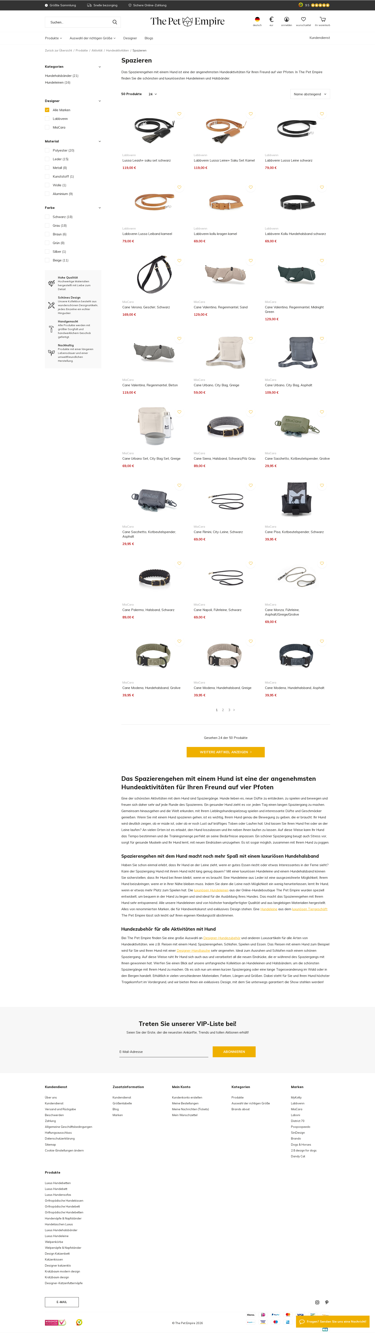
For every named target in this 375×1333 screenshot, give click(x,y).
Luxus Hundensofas (58, 1194)
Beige (61, 260)
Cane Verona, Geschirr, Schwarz (146, 307)
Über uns (51, 1097)
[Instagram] (317, 1302)
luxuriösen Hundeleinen (211, 890)
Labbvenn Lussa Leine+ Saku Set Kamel (224, 160)
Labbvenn (60, 119)
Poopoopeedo (300, 1126)
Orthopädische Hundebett (62, 1206)
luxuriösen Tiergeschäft (309, 909)
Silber (59, 251)
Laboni (295, 1115)
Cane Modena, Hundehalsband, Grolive (151, 688)
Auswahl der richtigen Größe (91, 38)
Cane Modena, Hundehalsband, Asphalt (294, 688)
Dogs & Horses (301, 1144)
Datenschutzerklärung (60, 1138)
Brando (296, 1138)
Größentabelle (122, 1103)
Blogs (149, 38)
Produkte (52, 38)
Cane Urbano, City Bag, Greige (216, 385)
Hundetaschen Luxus (59, 1224)
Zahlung (50, 1121)
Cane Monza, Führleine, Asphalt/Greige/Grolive (282, 612)
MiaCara (59, 127)
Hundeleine (268, 909)
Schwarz (63, 217)
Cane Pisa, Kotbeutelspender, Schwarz (294, 532)
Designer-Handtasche (193, 950)
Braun (60, 234)
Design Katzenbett (57, 1253)
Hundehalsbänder (62, 76)
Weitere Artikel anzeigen (224, 752)
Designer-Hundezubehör (221, 938)
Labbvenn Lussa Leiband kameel (147, 234)
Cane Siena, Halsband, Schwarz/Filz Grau (224, 458)
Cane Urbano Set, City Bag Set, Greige (151, 458)
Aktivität (97, 50)
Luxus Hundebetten (58, 1183)
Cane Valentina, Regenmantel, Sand (221, 307)
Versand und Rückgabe (60, 1109)
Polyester (63, 150)
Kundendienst (319, 38)
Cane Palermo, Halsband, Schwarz (148, 610)
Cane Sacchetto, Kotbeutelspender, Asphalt (149, 534)
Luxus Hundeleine (57, 1236)
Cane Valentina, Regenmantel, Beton (150, 385)
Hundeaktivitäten (117, 50)
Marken (118, 1115)
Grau (60, 225)
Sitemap (50, 1144)
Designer (130, 38)
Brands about (241, 1109)
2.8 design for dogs (304, 1150)
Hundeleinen (58, 82)
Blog (116, 1109)
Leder (61, 159)
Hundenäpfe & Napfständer (63, 1218)
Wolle (59, 185)
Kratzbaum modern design (62, 1271)
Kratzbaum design (57, 1277)
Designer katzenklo (58, 1265)
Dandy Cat (298, 1156)
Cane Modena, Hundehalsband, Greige (223, 688)
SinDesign (298, 1132)
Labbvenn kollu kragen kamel (215, 234)
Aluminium (63, 194)
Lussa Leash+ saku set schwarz (146, 160)
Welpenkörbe (54, 1242)
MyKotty (296, 1097)
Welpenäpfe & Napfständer (63, 1247)
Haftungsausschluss (58, 1132)
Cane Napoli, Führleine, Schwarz (218, 610)
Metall (60, 168)
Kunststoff (63, 176)
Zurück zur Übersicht (58, 50)
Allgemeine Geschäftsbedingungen (68, 1126)
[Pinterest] (326, 1302)
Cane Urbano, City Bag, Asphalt (288, 385)
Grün (59, 243)
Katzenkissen (54, 1259)
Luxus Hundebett (56, 1189)
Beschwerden (54, 1115)
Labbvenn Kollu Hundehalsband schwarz (295, 234)
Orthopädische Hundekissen (64, 1200)
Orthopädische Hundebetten (64, 1212)
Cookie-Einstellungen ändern (64, 1150)
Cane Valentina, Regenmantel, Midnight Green (294, 309)
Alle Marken (61, 110)
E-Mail (62, 1302)
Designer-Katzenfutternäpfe (64, 1283)
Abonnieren (234, 1052)
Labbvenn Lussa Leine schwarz (288, 160)
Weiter (234, 710)
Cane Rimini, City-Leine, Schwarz (218, 532)
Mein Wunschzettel (184, 1115)
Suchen (115, 22)
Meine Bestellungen (185, 1103)
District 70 (297, 1121)
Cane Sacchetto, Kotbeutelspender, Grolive (297, 458)
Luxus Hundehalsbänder (61, 1230)
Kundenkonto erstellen (187, 1097)
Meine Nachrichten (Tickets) (190, 1109)
